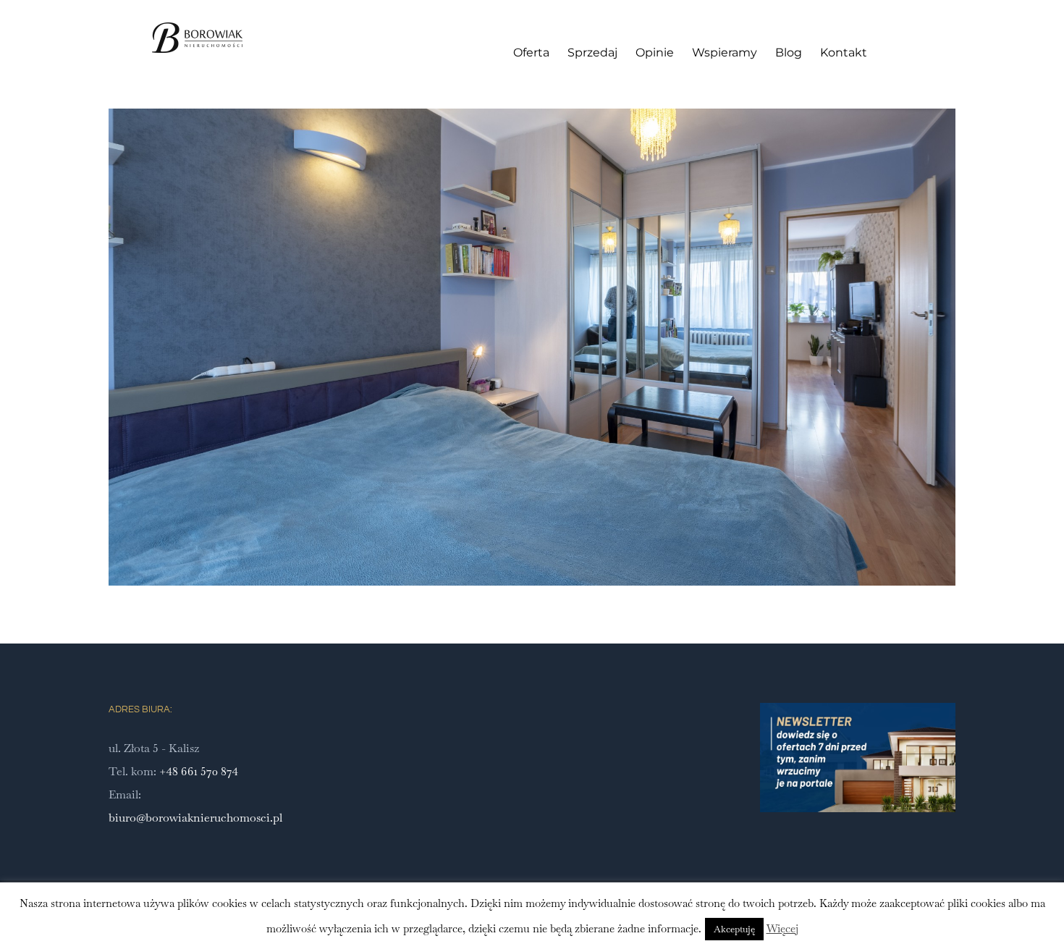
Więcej (782, 928)
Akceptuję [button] (734, 929)
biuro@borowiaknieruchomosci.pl (195, 817)
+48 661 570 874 (198, 771)
